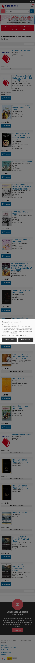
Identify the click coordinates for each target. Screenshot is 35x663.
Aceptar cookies (25, 339)
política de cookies (21, 335)
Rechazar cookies (9, 339)
